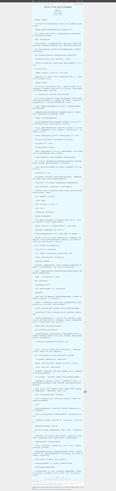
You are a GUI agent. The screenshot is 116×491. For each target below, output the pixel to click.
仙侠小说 (43, 1)
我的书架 (78, 1)
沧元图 (46, 483)
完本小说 (66, 1)
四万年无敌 (50, 484)
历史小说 (50, 1)
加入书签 (58, 14)
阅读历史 (82, 1)
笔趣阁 (33, 1)
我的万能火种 (46, 484)
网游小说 (58, 1)
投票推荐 (55, 14)
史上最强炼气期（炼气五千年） (59, 484)
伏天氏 (40, 3)
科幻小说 (54, 1)
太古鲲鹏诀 (54, 483)
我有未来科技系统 (72, 483)
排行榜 (62, 1)
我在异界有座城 (38, 484)
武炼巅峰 (51, 483)
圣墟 (38, 483)
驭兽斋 (53, 484)
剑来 (48, 483)
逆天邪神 (43, 483)
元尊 (36, 483)
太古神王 (77, 483)
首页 (34, 3)
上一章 (54, 477)
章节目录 (58, 477)
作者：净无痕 (58, 13)
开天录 (80, 483)
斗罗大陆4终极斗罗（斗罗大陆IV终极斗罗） (63, 483)
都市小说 (46, 1)
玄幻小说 (39, 1)
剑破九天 (34, 484)
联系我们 (64, 489)
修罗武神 (42, 484)
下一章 (62, 477)
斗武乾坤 (40, 483)
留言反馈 (62, 14)
